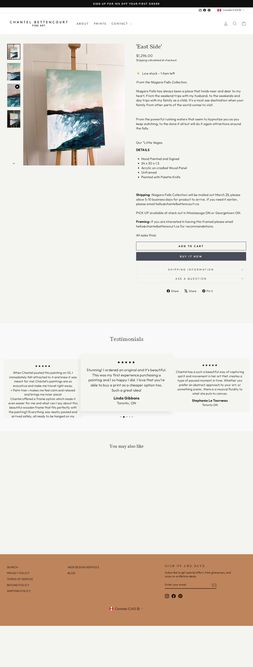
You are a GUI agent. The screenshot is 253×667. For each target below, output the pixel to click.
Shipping (141, 60)
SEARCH (12, 567)
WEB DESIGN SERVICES (83, 567)
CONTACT (120, 23)
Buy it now (191, 256)
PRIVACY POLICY (18, 573)
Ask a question (191, 278)
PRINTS (100, 23)
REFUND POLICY (18, 585)
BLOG (71, 573)
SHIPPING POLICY (19, 591)
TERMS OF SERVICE (20, 579)
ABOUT (83, 23)
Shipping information (191, 269)
